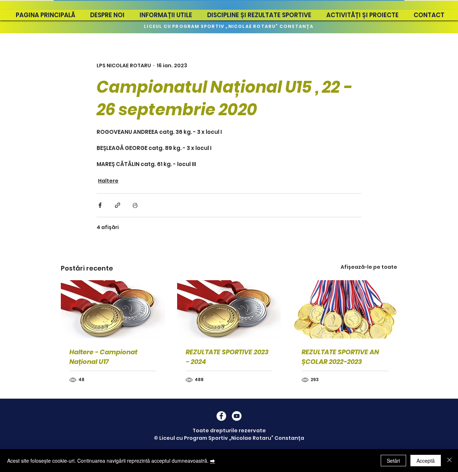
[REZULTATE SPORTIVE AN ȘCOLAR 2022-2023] (345, 309)
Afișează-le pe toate (369, 267)
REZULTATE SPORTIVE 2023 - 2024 (227, 356)
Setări (393, 460)
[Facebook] (221, 416)
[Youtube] (237, 416)
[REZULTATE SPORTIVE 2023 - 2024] (229, 309)
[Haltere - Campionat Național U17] (113, 309)
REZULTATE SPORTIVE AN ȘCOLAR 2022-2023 (340, 356)
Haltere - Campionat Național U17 (103, 356)
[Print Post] (135, 205)
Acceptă (425, 460)
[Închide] (449, 460)
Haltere (108, 180)
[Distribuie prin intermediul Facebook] (100, 205)
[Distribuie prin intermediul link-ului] (117, 205)
